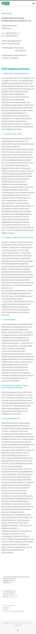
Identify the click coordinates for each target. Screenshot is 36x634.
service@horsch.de (14, 41)
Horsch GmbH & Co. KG (16, 623)
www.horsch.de (14, 43)
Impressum (6, 607)
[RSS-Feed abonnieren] (18, 630)
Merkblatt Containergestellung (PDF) (13, 611)
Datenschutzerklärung (9, 605)
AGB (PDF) (6, 609)
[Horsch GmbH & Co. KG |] (5, 3)
